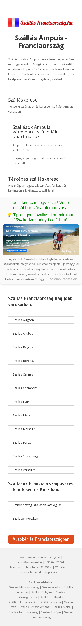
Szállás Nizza (21, 415)
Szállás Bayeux (23, 347)
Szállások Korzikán (25, 518)
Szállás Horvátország (23, 602)
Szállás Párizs (22, 443)
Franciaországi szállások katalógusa (37, 505)
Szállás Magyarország (24, 587)
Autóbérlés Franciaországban (41, 539)
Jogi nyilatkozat (31, 572)
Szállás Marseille (24, 429)
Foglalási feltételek (62, 279)
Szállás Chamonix (25, 388)
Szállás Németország (23, 612)
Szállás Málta (62, 607)
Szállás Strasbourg (25, 456)
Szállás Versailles (24, 470)
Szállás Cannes (23, 374)
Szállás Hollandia (51, 597)
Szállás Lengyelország (34, 607)
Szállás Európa (51, 612)
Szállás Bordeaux (24, 361)
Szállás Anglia (51, 587)
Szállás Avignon (23, 320)
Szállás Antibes (23, 333)
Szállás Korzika (51, 602)
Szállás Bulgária (42, 592)
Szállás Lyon (21, 402)
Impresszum (53, 572)
